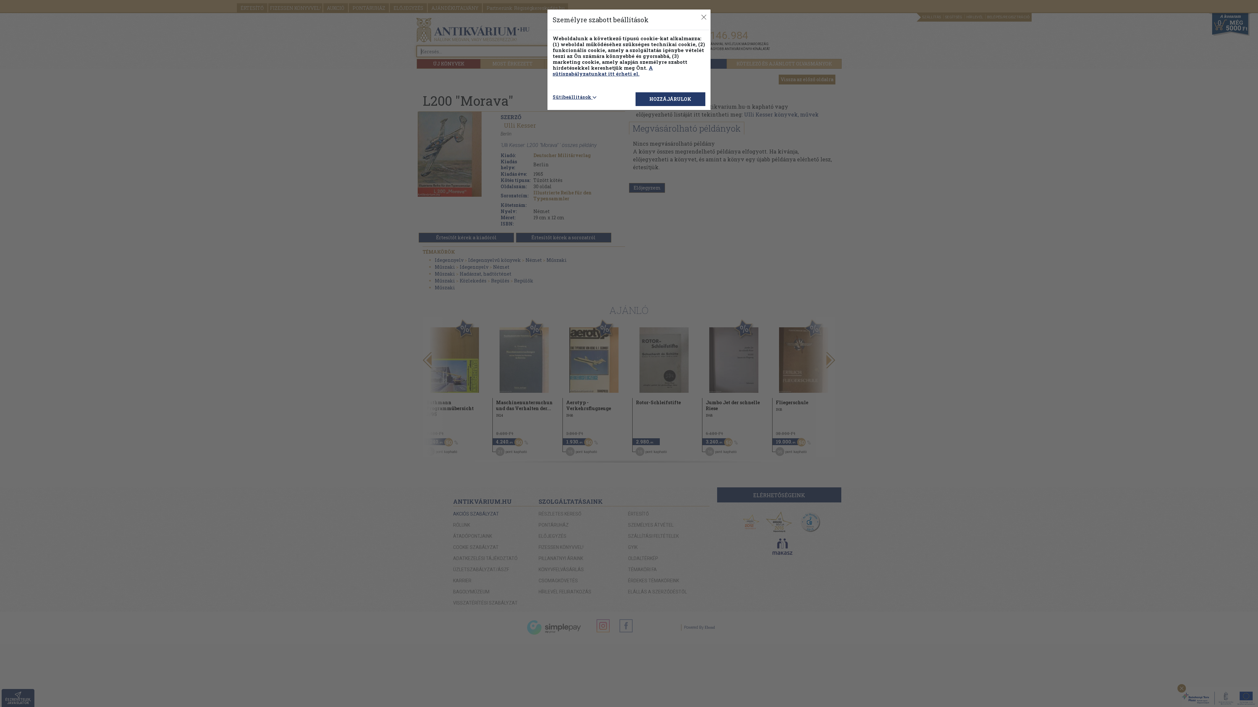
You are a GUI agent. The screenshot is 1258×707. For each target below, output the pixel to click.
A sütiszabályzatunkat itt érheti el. (603, 70)
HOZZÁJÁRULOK (670, 99)
